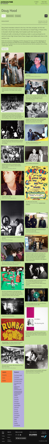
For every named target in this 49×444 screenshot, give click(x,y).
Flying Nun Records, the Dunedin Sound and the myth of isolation (18, 393)
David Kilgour (17, 403)
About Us (9, 432)
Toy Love (26, 40)
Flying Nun (4, 375)
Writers (9, 437)
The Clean (16, 397)
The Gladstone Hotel (18, 379)
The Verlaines (17, 415)
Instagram (18, 435)
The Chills (16, 411)
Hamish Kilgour (17, 405)
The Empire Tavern (18, 381)
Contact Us (10, 434)
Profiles (3, 436)
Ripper (15, 419)
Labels (3, 438)
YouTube (20, 435)
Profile (3, 16)
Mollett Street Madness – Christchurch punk (17, 388)
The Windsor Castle (18, 375)
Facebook (46, 15)
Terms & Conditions (9, 440)
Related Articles (10, 16)
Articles (3, 441)
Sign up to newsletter (22, 438)
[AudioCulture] (7, 2)
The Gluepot (16, 377)
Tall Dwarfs (41, 40)
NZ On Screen (33, 435)
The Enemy (16, 399)
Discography (17, 16)
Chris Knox (16, 40)
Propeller (4, 380)
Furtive (3, 377)
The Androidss (17, 425)
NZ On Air (44, 436)
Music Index (3, 433)
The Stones (16, 413)
